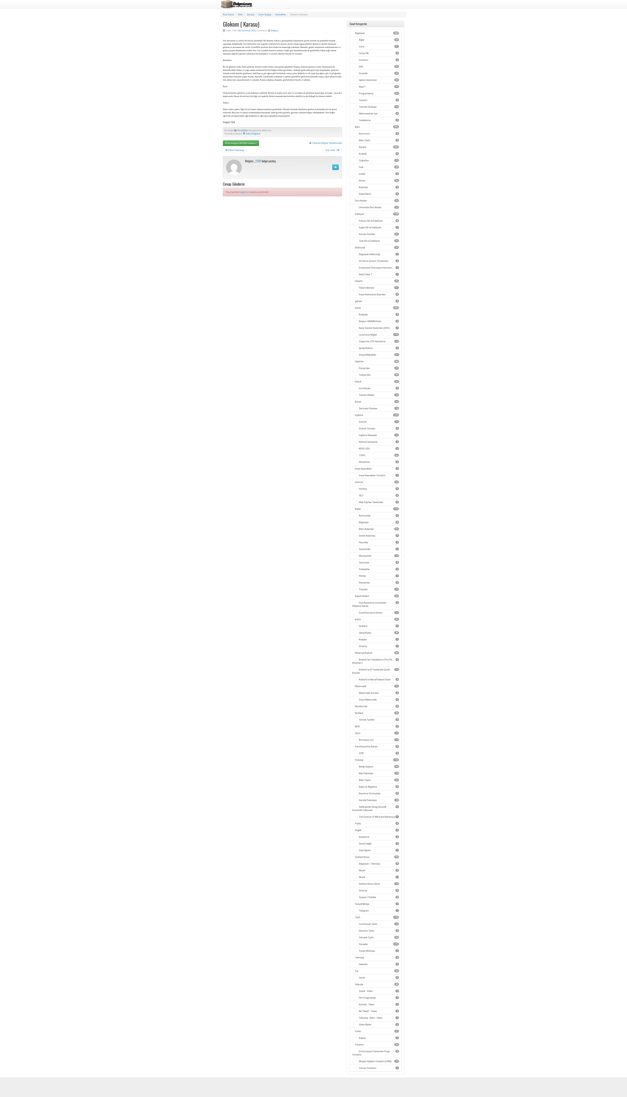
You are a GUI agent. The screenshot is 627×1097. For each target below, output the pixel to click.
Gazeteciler (378, 549)
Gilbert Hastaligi (236, 150)
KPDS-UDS (378, 448)
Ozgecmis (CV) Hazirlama (378, 341)
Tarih (376, 917)
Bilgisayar (376, 33)
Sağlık (376, 830)
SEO (378, 495)
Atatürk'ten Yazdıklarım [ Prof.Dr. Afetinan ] (375, 661)
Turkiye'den (378, 375)
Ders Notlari (376, 200)
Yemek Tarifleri (378, 719)
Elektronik (376, 247)
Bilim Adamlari (378, 529)
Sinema (378, 646)
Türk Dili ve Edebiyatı (378, 241)
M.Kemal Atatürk (376, 653)
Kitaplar (378, 639)
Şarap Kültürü (378, 348)
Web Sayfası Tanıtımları (378, 502)
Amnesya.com (378, 740)
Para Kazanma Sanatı (376, 746)
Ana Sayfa (228, 14)
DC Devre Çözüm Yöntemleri (378, 261)
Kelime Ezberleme (378, 442)
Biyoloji (250, 14)
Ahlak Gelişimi (378, 766)
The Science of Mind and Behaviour (378, 817)
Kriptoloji (378, 187)
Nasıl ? (378, 86)
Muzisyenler (378, 556)
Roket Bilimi (378, 194)
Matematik (376, 686)
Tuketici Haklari (378, 395)
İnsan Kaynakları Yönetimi (378, 475)
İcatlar (378, 174)
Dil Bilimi (378, 626)
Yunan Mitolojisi (378, 951)
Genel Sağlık (378, 843)
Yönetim (376, 1044)
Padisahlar (378, 569)
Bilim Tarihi (378, 140)
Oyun (376, 733)
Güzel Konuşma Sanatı (378, 612)
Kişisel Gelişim (376, 596)
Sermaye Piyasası (378, 408)
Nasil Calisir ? (378, 274)
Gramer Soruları (378, 428)
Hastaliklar (280, 14)
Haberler (376, 361)
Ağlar (378, 40)
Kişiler (376, 509)
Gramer (378, 422)
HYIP (378, 753)
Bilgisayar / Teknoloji (378, 863)
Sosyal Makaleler (378, 355)
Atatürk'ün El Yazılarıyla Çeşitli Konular (375, 671)
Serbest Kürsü (376, 857)
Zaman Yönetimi (378, 1068)
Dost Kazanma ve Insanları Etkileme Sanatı (375, 604)
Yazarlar (378, 589)
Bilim (240, 14)
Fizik (378, 167)
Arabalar (378, 314)
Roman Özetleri (378, 234)
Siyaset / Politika (378, 897)
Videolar (376, 984)
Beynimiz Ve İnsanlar (378, 793)
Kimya (378, 180)
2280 (258, 161)
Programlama (378, 93)
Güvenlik (378, 73)
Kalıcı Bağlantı (253, 133)
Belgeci (274, 30)
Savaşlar (378, 944)
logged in (243, 192)
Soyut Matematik (378, 699)
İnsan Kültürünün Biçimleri (378, 294)
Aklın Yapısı (378, 780)
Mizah (378, 870)
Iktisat (376, 401)
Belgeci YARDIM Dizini (378, 321)
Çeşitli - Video (378, 991)
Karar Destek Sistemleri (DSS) (378, 328)
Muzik (378, 877)
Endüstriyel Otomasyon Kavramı (378, 267)
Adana (378, 1038)
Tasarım (378, 100)
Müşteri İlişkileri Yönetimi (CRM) (378, 1061)
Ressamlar (378, 582)
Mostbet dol (376, 706)
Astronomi (378, 133)
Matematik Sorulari (378, 693)
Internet (376, 482)
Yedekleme (378, 120)
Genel (376, 308)
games (376, 301)
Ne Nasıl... (376, 713)
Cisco (378, 46)
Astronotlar (378, 515)
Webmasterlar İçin (378, 113)
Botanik (378, 153)
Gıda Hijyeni (378, 850)
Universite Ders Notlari (378, 207)
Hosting (378, 489)
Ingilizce (376, 415)
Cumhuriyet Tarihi (378, 924)
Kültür (376, 619)
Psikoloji (376, 760)
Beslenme (378, 837)
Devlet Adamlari (378, 535)
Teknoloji (376, 957)
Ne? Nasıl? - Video (378, 1011)
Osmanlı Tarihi (378, 937)
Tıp (376, 971)
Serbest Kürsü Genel (378, 884)
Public (376, 823)
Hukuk (376, 381)
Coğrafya (378, 160)
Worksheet (378, 462)
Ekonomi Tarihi (378, 930)
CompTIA (378, 53)
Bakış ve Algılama (378, 786)
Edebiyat (376, 214)
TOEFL (378, 455)
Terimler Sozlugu (378, 107)
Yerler (376, 1031)
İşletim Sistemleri (378, 80)
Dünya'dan (378, 368)
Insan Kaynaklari (376, 468)
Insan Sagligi (264, 14)
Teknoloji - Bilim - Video (378, 1018)
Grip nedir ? (331, 150)
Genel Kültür (378, 633)
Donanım (378, 60)
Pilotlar (378, 576)
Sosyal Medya (376, 904)
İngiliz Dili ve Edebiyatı (378, 227)
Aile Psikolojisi (378, 773)
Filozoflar (378, 542)
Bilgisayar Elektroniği (378, 254)
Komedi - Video (378, 1004)
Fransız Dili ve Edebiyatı (378, 220)
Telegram (378, 910)
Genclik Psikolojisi (378, 800)
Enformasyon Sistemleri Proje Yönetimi (375, 1053)
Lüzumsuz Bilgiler (378, 334)
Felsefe (376, 281)
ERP (378, 66)
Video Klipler (378, 1024)
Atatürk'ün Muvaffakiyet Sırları (378, 679)
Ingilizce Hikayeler (378, 435)
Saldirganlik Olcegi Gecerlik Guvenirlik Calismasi (375, 808)
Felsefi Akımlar (378, 288)
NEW (376, 726)
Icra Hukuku (378, 388)
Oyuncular (378, 562)
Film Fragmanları (378, 997)
